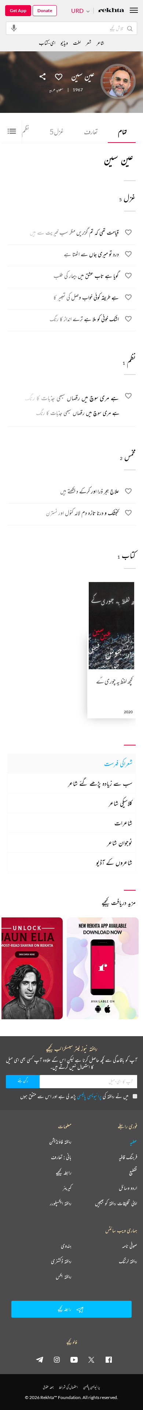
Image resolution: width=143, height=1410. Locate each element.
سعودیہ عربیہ (56, 90)
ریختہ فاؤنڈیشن (60, 1142)
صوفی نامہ (129, 1246)
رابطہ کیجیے (64, 1172)
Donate (44, 10)
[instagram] (57, 1359)
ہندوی (66, 1246)
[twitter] (91, 1359)
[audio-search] (14, 28)
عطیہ (133, 1142)
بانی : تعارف (61, 1157)
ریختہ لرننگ (128, 1261)
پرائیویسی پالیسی (89, 1096)
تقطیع (133, 1172)
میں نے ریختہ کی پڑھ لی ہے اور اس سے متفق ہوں (74, 1096)
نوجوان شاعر (119, 842)
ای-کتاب (47, 42)
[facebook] (108, 1359)
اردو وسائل (128, 1188)
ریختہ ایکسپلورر (61, 1203)
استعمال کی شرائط (68, 1387)
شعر (88, 42)
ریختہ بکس (64, 1277)
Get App (18, 10)
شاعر (100, 42)
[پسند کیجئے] (58, 76)
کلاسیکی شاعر (120, 803)
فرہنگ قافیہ (128, 1157)
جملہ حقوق (48, 1387)
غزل (57, 131)
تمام (122, 131)
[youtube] (74, 1359)
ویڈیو (64, 42)
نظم (23, 131)
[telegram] (39, 1359)
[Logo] (111, 11)
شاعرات (123, 822)
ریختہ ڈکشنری (61, 1261)
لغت (77, 42)
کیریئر (67, 1188)
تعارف (91, 131)
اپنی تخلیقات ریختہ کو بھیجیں (116, 1203)
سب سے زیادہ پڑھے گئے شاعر (100, 783)
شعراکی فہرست (118, 763)
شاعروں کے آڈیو (114, 862)
